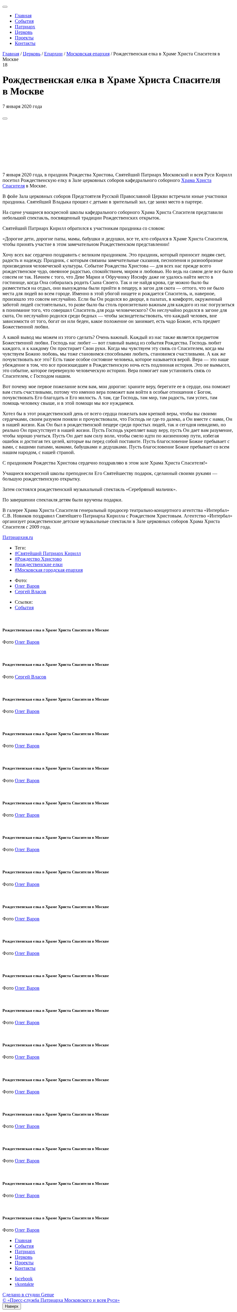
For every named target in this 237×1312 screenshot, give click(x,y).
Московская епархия (88, 53)
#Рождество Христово (38, 558)
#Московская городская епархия (49, 570)
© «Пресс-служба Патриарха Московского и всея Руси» (61, 1300)
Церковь (23, 32)
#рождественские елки (39, 564)
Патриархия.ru (17, 537)
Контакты (25, 43)
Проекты (24, 37)
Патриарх (25, 26)
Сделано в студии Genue (28, 1294)
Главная (23, 15)
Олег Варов (27, 586)
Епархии (53, 53)
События (24, 21)
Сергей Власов (30, 591)
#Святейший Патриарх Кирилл (48, 553)
